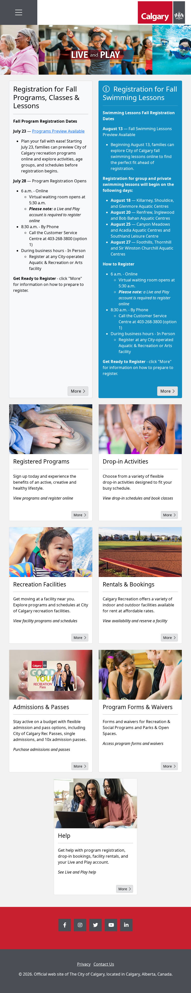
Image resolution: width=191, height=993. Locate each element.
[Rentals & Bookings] (140, 552)
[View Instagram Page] (80, 925)
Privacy (84, 964)
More (76, 391)
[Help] (95, 803)
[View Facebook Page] (64, 925)
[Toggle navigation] (18, 12)
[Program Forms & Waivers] (140, 675)
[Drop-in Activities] (140, 429)
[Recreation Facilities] (50, 552)
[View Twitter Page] (95, 925)
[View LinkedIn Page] (126, 925)
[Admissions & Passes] (50, 675)
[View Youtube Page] (111, 925)
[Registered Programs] (50, 429)
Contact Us (104, 964)
